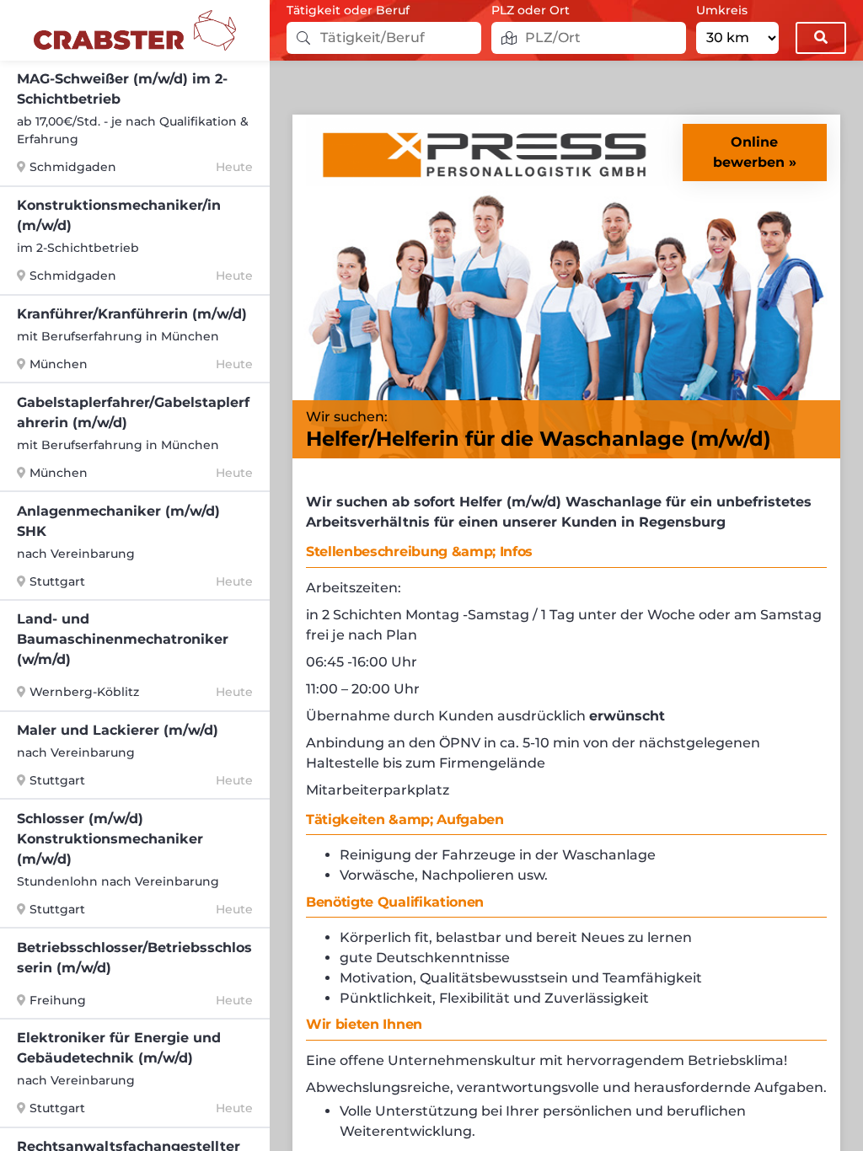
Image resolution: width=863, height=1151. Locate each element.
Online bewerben (749, 152)
